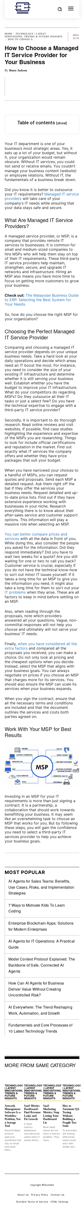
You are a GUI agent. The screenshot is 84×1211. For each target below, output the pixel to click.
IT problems (15, 592)
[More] (74, 86)
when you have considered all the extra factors (41, 646)
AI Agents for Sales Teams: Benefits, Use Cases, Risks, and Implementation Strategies (41, 887)
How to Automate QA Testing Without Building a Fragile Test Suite (71, 1115)
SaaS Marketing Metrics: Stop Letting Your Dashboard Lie (51, 1114)
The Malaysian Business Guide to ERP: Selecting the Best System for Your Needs (42, 299)
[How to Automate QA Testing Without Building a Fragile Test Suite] (71, 1077)
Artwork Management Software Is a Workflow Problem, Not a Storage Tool (13, 1115)
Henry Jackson (18, 70)
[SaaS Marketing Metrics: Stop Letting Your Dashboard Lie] (51, 1077)
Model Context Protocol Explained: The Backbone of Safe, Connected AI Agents (41, 965)
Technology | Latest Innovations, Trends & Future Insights (34, 35)
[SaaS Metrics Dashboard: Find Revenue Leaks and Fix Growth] (32, 1077)
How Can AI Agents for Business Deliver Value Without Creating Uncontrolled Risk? (36, 989)
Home (8, 33)
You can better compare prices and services (36, 536)
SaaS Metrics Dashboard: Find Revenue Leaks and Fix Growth (32, 1112)
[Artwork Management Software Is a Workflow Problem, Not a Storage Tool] (13, 1077)
